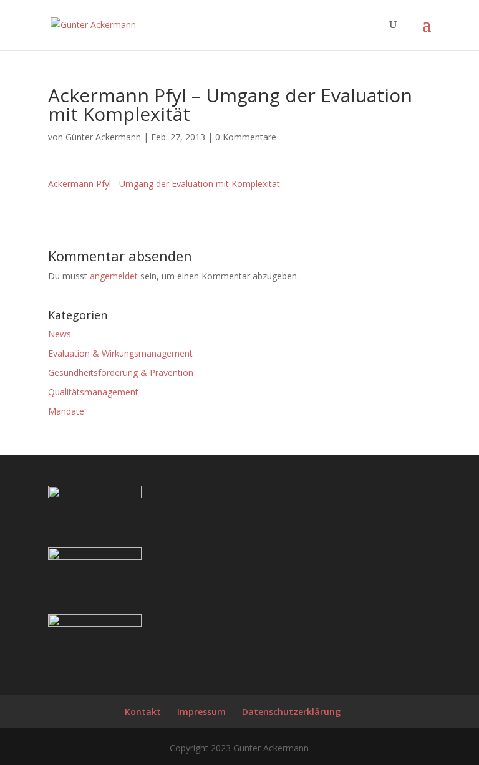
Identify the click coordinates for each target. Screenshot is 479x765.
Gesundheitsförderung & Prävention (120, 372)
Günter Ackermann (103, 137)
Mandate (66, 411)
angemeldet (114, 276)
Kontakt (143, 712)
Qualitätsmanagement (93, 392)
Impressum (201, 712)
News (59, 334)
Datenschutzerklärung (291, 712)
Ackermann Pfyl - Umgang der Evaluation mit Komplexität (164, 184)
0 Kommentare (245, 137)
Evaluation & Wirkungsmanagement (120, 353)
